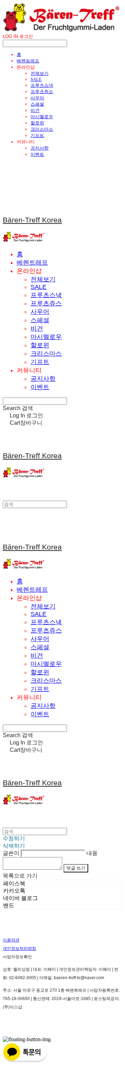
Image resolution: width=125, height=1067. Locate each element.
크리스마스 (42, 129)
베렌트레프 (28, 60)
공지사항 (40, 148)
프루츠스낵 (42, 85)
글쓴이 (11, 853)
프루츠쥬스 (42, 91)
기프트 (37, 135)
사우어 (37, 97)
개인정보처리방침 (19, 948)
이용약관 (11, 940)
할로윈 (37, 123)
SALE (36, 79)
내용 (92, 853)
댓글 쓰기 (75, 868)
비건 (35, 110)
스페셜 (37, 104)
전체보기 (40, 73)
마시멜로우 (42, 116)
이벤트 (37, 154)
